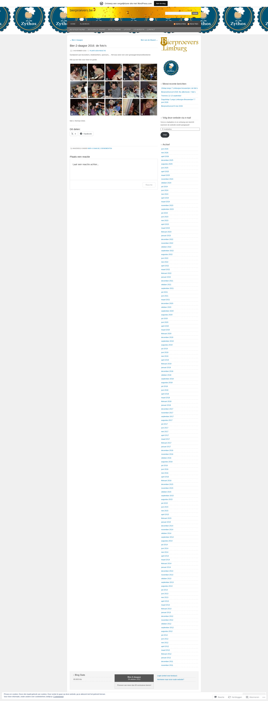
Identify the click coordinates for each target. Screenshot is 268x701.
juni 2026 (164, 149)
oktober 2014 (166, 533)
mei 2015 (164, 511)
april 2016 (165, 477)
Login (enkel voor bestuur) (167, 676)
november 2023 (167, 205)
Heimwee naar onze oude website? (170, 679)
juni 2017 (164, 428)
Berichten (181, 24)
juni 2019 (164, 352)
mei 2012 (164, 643)
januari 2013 (166, 612)
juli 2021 (164, 292)
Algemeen (84, 24)
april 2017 (165, 435)
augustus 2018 (167, 383)
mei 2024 (164, 194)
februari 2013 (166, 609)
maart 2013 (165, 605)
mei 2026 (164, 153)
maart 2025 (165, 175)
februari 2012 (166, 654)
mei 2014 (164, 552)
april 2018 (165, 394)
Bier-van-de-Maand (96, 30)
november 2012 (167, 620)
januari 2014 (166, 567)
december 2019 (167, 337)
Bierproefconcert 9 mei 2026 (172, 106)
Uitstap (127, 30)
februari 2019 (166, 364)
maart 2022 (165, 270)
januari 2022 (166, 277)
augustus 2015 (167, 499)
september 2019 (167, 341)
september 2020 (167, 311)
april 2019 (165, 360)
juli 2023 (164, 213)
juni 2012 (164, 639)
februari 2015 (166, 518)
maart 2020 (165, 330)
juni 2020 (164, 322)
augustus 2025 (167, 164)
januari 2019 (166, 368)
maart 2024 (165, 202)
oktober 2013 (166, 579)
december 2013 (167, 571)
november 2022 (167, 243)
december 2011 (167, 661)
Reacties (194, 24)
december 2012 (167, 616)
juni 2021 (164, 296)
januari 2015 (166, 522)
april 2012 (165, 646)
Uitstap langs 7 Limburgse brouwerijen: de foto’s (179, 88)
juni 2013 (164, 594)
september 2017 (167, 417)
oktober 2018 (166, 375)
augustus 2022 (167, 254)
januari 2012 (166, 658)
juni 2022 (164, 258)
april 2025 (165, 172)
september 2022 (167, 251)
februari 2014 (166, 563)
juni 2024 (164, 190)
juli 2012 (164, 635)
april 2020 (165, 326)
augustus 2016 (167, 462)
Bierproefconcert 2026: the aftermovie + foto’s (178, 92)
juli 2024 (164, 187)
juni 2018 (164, 390)
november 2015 (167, 488)
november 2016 (167, 454)
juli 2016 (164, 465)
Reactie (149, 185)
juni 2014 (164, 548)
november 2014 (167, 530)
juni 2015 (164, 507)
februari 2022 (166, 273)
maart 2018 (165, 398)
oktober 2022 (166, 247)
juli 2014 (164, 545)
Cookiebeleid (58, 697)
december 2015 (167, 484)
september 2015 (167, 496)
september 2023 (167, 209)
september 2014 (167, 537)
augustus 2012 (167, 631)
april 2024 (165, 198)
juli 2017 (164, 424)
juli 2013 (164, 590)
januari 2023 (166, 236)
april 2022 (165, 266)
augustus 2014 (167, 541)
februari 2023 (166, 232)
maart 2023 (165, 228)
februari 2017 (166, 443)
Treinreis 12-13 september (171, 96)
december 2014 (167, 526)
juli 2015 (164, 503)
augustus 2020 (167, 315)
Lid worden (139, 30)
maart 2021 (165, 300)
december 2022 (167, 239)
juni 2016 (164, 469)
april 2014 (165, 556)
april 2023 (165, 224)
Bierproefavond (77, 30)
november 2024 (167, 179)
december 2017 (167, 409)
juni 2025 (164, 168)
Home (73, 24)
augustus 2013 (167, 586)
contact (151, 30)
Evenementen (106, 148)
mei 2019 (164, 356)
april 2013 (165, 601)
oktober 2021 (166, 285)
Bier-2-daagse (114, 30)
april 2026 (165, 156)
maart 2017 (165, 439)
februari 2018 (166, 401)
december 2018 (167, 371)
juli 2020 (164, 319)
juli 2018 (164, 386)
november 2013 (167, 575)
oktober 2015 (166, 492)
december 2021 (167, 281)
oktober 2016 (166, 458)
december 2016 (167, 450)
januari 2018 (166, 405)
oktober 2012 (166, 624)
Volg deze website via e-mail (177, 118)
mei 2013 (164, 597)
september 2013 (167, 582)
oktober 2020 (166, 307)
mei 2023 (164, 221)
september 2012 (167, 628)
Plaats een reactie (98, 51)
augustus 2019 (167, 345)
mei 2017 (164, 432)
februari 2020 (166, 334)
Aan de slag (160, 3)
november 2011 (167, 665)
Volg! (165, 135)
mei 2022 (164, 262)
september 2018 (167, 379)
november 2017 (167, 413)
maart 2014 (165, 560)
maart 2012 (165, 650)
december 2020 (167, 303)
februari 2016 (166, 481)
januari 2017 (166, 447)
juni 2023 (164, 217)
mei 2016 (164, 473)
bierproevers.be (81, 10)
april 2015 (165, 514)
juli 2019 (164, 349)
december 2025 (167, 160)
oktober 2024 (166, 183)
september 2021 (167, 288)
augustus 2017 (167, 420)
